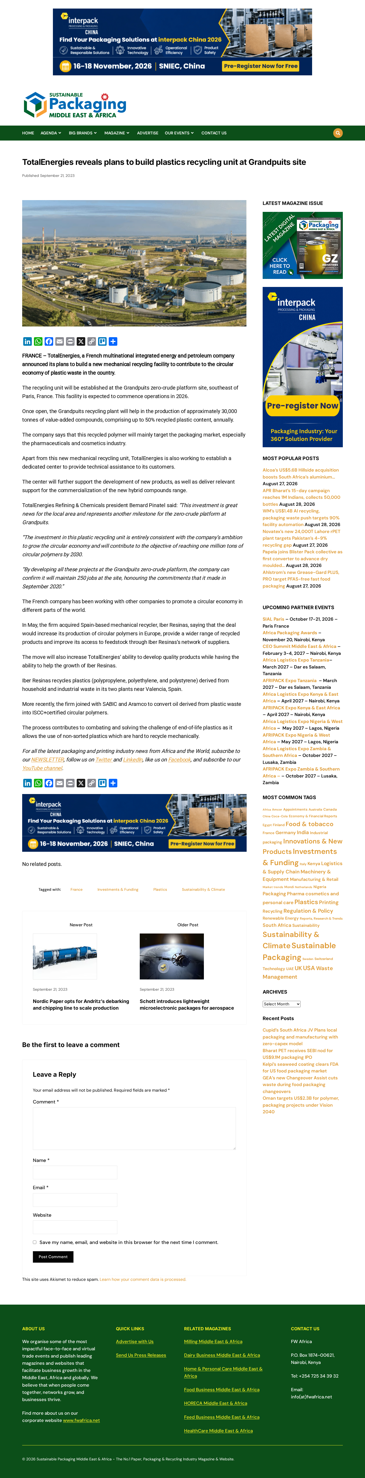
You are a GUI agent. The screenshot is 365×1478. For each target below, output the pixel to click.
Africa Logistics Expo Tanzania (296, 660)
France (77, 889)
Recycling (272, 911)
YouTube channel (42, 768)
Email (41, 1188)
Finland (279, 825)
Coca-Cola (279, 816)
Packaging (274, 893)
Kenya (314, 863)
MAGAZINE (114, 133)
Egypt (267, 825)
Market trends (273, 887)
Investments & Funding (118, 889)
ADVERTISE (147, 133)
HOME (28, 133)
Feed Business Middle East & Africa (221, 1417)
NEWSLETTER (47, 759)
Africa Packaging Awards (290, 633)
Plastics (160, 889)
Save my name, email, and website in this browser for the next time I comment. (129, 1242)
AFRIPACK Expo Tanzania (290, 680)
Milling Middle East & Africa (213, 1341)
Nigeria (319, 886)
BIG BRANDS (80, 133)
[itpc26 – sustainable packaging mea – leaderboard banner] (182, 72)
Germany (285, 832)
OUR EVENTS (177, 133)
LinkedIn (132, 759)
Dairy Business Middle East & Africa (222, 1355)
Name (41, 1160)
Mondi (289, 887)
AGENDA (49, 133)
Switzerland (323, 959)
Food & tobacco (309, 824)
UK (298, 968)
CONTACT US (214, 133)
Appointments (295, 809)
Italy (303, 864)
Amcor (277, 809)
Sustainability (306, 925)
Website (42, 1215)
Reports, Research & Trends (321, 918)
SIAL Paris (273, 619)
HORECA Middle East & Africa (215, 1403)
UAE (290, 968)
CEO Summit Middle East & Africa (299, 646)
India (303, 832)
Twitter (104, 759)
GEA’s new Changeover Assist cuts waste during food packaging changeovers (300, 1084)
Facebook (179, 759)
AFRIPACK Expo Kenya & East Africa (301, 708)
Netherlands (303, 887)
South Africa (277, 925)
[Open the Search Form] (338, 133)
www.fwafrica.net (81, 1420)
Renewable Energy (281, 918)
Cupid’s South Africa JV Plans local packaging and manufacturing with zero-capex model (300, 1037)
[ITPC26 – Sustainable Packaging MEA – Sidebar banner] (303, 443)
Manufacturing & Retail (314, 879)
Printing (329, 902)
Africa (267, 809)
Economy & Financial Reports (313, 816)
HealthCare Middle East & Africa (218, 1431)
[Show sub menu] (60, 133)
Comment (46, 1102)
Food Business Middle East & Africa (221, 1390)
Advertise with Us (135, 1341)
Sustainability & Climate (203, 889)
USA (309, 968)
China (266, 816)
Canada (330, 809)
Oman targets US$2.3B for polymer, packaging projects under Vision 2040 (301, 1105)
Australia (315, 809)
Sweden (307, 959)
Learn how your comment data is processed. (143, 1279)
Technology (274, 968)
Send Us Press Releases (141, 1355)
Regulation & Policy (308, 910)
